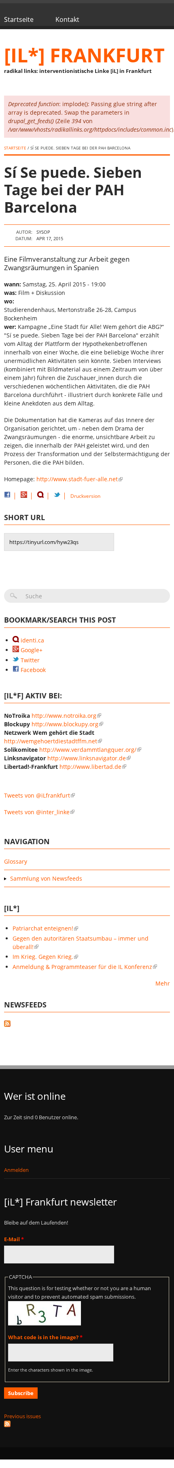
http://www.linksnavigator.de (86, 758)
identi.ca (31, 640)
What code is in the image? (45, 1337)
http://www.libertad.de (90, 766)
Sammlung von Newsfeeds (46, 878)
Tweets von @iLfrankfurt (37, 795)
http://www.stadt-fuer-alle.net (77, 479)
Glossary (15, 861)
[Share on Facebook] (7, 496)
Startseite (19, 19)
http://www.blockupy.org (65, 724)
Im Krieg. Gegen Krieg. (43, 956)
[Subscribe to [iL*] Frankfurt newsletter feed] (87, 1424)
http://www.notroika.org (64, 715)
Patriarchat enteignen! (43, 928)
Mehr (162, 983)
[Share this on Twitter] (57, 496)
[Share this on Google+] (24, 496)
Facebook (32, 670)
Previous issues (22, 1416)
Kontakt (67, 19)
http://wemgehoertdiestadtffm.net (50, 741)
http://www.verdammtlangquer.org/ (87, 749)
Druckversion (85, 496)
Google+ (30, 650)
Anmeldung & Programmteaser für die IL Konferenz (82, 967)
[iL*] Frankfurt (84, 55)
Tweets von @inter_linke (37, 812)
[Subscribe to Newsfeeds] (87, 1024)
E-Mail (14, 1239)
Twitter (29, 660)
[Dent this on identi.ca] (40, 496)
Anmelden (16, 1170)
